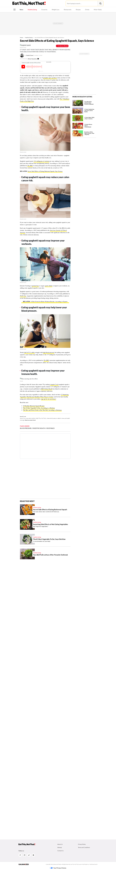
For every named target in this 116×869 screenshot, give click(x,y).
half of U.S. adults (29, 352)
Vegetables (50, 428)
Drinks (87, 9)
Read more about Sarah (30, 420)
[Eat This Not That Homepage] (29, 3)
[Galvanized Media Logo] (24, 864)
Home (21, 37)
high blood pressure (48, 352)
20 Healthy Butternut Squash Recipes (34, 406)
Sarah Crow (29, 55)
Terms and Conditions (84, 847)
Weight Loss (55, 9)
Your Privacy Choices (59, 868)
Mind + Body (98, 9)
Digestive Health (39, 428)
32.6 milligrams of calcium (41, 161)
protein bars (35, 286)
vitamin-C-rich (54, 384)
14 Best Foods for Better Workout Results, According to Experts (49, 301)
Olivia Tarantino (32, 58)
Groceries (44, 9)
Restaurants (67, 9)
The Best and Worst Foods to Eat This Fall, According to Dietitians (42, 410)
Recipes (78, 9)
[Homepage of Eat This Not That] (27, 844)
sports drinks (48, 286)
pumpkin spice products (50, 78)
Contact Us (60, 850)
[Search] (100, 3)
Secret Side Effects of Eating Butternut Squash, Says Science (45, 171)
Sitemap (59, 847)
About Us (60, 844)
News (21, 9)
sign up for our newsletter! (48, 399)
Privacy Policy (82, 844)
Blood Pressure (25, 428)
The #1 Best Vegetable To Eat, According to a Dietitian (39, 408)
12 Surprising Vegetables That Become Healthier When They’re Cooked (44, 396)
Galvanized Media (57, 864)
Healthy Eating (32, 9)
